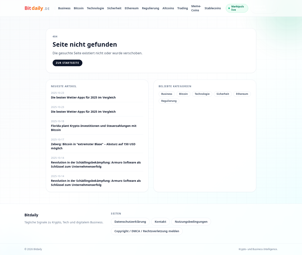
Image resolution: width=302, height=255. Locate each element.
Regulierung (150, 8)
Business (64, 8)
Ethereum (132, 8)
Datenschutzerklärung (130, 222)
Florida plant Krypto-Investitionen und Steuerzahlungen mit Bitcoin (93, 128)
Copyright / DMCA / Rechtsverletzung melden (146, 231)
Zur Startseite (67, 63)
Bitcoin (79, 8)
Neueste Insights (260, 8)
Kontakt (160, 222)
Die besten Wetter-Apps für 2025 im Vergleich (83, 97)
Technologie (95, 8)
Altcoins (168, 8)
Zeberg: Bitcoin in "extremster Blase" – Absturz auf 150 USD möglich (93, 146)
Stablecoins (213, 8)
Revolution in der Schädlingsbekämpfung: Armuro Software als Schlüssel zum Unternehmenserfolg (96, 164)
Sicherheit (114, 8)
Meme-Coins (196, 8)
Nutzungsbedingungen (191, 222)
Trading (182, 8)
